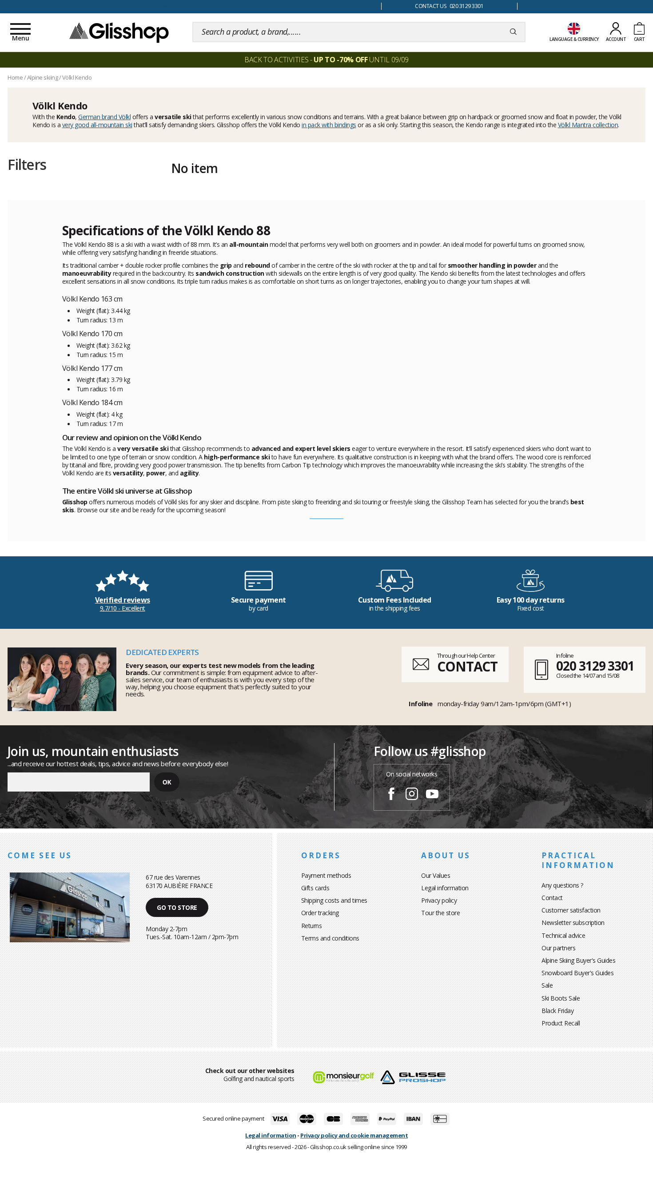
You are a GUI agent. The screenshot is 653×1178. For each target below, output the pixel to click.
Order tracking (320, 913)
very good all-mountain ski (97, 125)
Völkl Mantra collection (588, 125)
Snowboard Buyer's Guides (577, 973)
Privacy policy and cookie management (354, 1135)
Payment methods (326, 875)
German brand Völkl (104, 117)
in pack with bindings (329, 125)
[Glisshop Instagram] (412, 795)
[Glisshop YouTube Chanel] (432, 795)
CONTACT (467, 666)
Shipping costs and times (334, 900)
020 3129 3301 (595, 665)
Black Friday (557, 1010)
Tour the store (440, 913)
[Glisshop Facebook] (391, 795)
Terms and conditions (330, 938)
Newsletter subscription (573, 922)
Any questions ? (562, 885)
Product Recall (561, 1023)
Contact (552, 897)
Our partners (558, 948)
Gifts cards (315, 888)
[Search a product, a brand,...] (513, 32)
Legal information (445, 888)
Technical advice (563, 935)
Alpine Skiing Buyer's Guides (578, 960)
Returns (311, 925)
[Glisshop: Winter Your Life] (119, 32)
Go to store (177, 907)
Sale (547, 985)
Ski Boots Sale (561, 998)
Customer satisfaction (571, 910)
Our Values (435, 875)
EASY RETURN (191, 6)
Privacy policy (439, 900)
